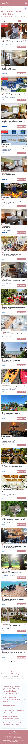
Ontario (3, 97)
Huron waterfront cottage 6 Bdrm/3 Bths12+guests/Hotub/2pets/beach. (11, 414)
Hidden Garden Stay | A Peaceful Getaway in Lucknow (14, 520)
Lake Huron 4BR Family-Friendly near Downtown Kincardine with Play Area (12, 467)
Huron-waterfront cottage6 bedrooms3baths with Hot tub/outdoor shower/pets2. (14, 440)
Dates (3, 21)
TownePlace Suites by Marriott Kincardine (13, 121)
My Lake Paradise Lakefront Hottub (11, 254)
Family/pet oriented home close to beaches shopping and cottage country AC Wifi (13, 281)
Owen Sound (4, 44)
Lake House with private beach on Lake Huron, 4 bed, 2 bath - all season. (12, 600)
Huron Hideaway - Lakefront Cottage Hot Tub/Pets (13, 201)
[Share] (25, 8)
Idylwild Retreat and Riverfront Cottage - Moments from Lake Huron (13, 573)
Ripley (8, 628)
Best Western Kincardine (8, 174)
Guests (14, 21)
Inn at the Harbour (6, 68)
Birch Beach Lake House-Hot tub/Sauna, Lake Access (14, 95)
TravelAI (20, 740)
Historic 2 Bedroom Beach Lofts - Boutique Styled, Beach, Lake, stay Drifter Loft (13, 148)
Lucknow (8, 522)
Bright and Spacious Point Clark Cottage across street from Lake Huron (13, 626)
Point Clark (9, 309)
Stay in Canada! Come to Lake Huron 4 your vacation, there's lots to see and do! (13, 547)
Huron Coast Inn (6, 227)
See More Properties (14, 661)
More (19, 21)
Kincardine (9, 44)
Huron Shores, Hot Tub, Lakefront (11, 360)
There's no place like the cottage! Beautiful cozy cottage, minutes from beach (13, 308)
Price (8, 21)
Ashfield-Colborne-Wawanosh (10, 97)
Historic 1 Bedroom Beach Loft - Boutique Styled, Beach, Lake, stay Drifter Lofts (13, 42)
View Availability (21, 46)
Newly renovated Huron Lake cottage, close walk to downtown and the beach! (13, 653)
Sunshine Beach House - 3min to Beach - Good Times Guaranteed (13, 493)
